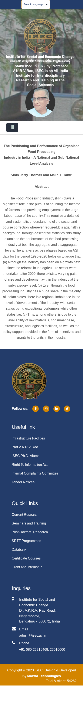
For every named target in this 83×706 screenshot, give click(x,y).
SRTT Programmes (26, 541)
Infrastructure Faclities (28, 438)
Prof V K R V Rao (25, 447)
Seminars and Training (29, 523)
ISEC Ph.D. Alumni (26, 456)
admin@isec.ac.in (32, 635)
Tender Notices (23, 482)
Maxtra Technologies (44, 676)
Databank (19, 549)
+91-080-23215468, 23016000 (42, 649)
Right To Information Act (29, 464)
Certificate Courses (26, 558)
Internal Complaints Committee (35, 473)
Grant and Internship (27, 567)
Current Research (25, 514)
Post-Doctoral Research (30, 532)
